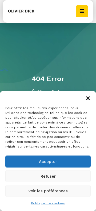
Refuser (48, 176)
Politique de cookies (48, 203)
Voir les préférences (48, 191)
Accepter (48, 161)
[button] (88, 97)
